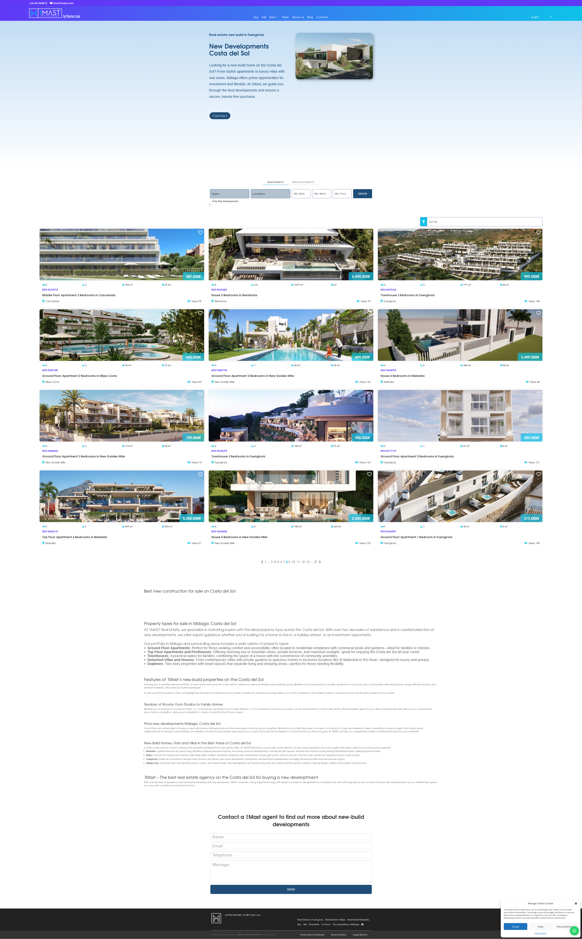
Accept (515, 926)
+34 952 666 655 (232, 914)
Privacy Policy (541, 933)
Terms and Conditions (312, 934)
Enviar (362, 193)
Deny (540, 926)
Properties (314, 924)
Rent (272, 17)
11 (298, 561)
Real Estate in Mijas (335, 919)
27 (315, 561)
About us (298, 17)
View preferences (566, 926)
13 (307, 561)
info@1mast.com (252, 914)
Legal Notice (360, 934)
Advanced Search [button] (303, 182)
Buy (256, 17)
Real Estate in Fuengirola (310, 919)
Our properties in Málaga (346, 924)
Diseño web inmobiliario (249, 934)
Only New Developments (225, 201)
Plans (285, 17)
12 (303, 561)
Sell (264, 17)
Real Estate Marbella (358, 919)
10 (293, 561)
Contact (322, 17)
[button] (575, 903)
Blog (310, 17)
